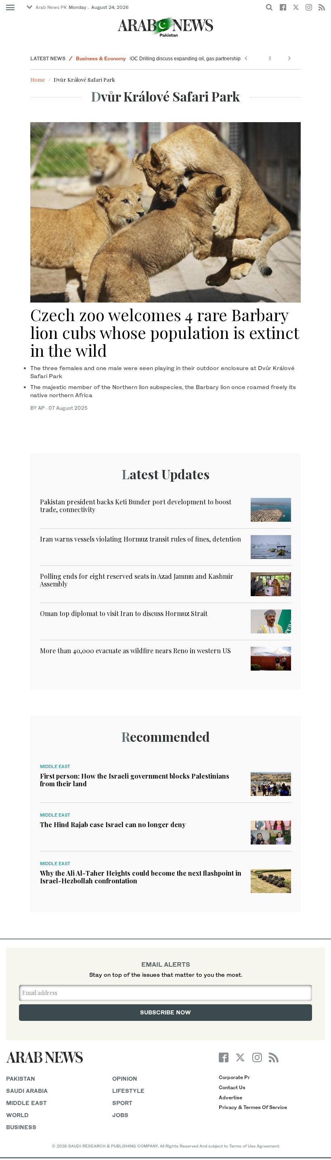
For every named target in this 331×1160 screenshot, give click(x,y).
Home (37, 79)
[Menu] (10, 7)
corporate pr (234, 1077)
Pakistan (20, 1078)
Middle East (55, 766)
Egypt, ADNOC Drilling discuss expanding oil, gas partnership (174, 58)
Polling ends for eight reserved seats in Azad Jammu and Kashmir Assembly (136, 580)
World (17, 1114)
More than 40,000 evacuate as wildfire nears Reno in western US (135, 650)
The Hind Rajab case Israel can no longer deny (113, 824)
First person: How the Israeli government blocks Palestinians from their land (134, 780)
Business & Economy (101, 58)
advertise (230, 1097)
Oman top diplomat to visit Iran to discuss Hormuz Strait (123, 613)
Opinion (124, 1078)
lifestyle (128, 1090)
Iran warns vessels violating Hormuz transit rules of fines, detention (140, 539)
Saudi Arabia (27, 1090)
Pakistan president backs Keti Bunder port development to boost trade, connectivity (135, 505)
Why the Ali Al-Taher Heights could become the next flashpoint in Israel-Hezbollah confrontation (140, 877)
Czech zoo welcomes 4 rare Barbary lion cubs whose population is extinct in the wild (164, 332)
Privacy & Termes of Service (253, 1107)
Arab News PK (51, 7)
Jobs (120, 1114)
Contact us (232, 1087)
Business (21, 1127)
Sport (122, 1102)
